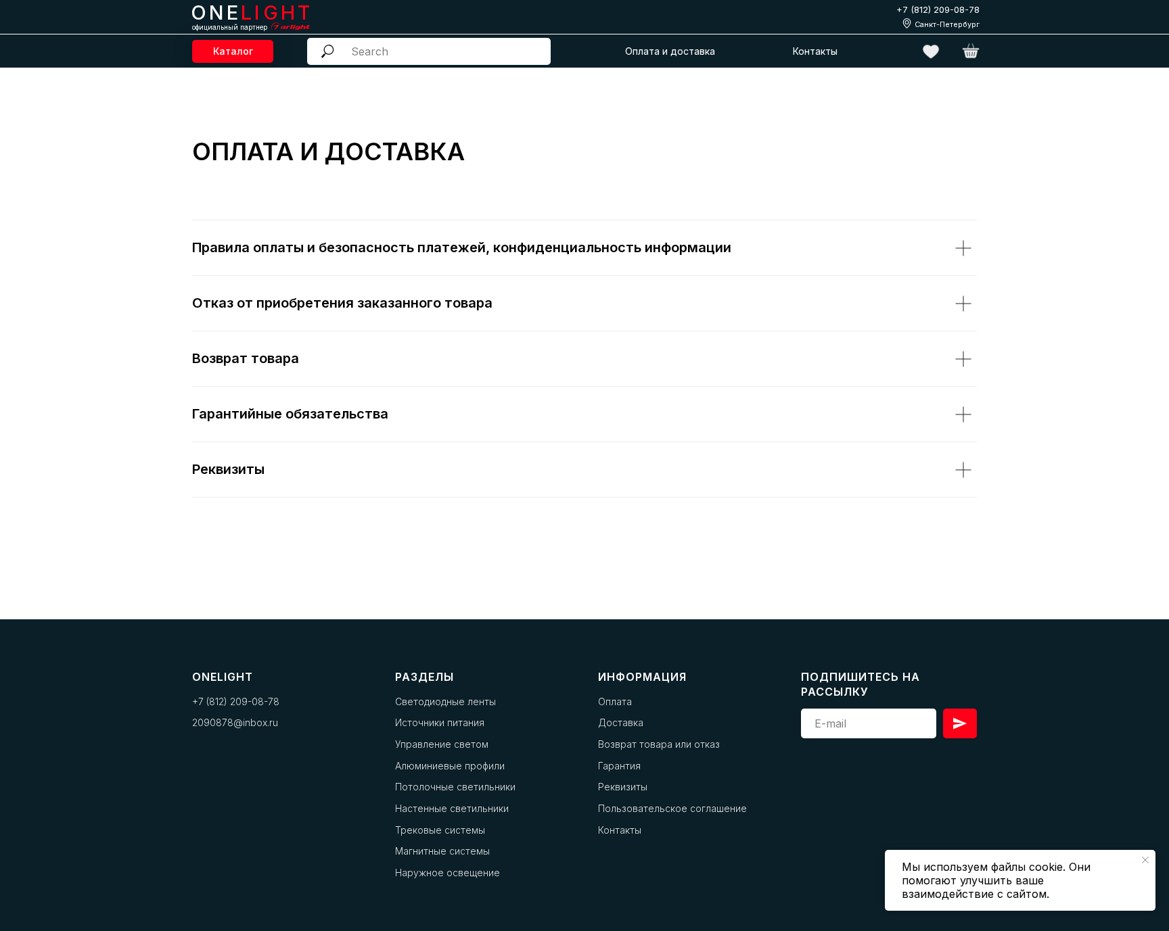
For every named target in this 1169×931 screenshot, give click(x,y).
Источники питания (439, 722)
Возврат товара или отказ (659, 744)
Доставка (620, 722)
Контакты (619, 830)
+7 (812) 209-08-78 (938, 9)
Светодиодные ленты (445, 701)
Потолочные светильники (455, 786)
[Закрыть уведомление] (1145, 860)
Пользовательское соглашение (672, 808)
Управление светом (441, 744)
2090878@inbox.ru (235, 722)
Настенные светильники (452, 808)
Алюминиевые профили (450, 765)
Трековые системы (440, 830)
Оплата (615, 701)
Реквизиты (622, 786)
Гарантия (619, 765)
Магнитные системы (442, 851)
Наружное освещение (447, 872)
